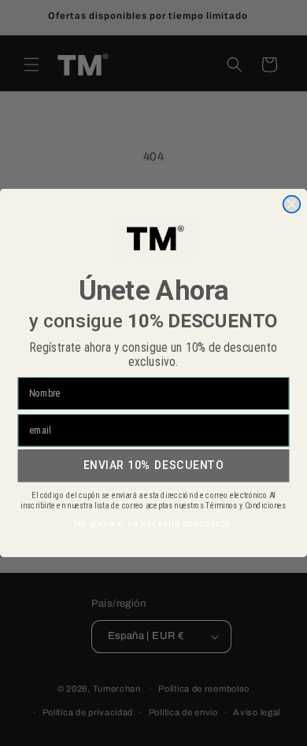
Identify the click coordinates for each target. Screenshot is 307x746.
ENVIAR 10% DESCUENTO (153, 465)
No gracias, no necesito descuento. (153, 524)
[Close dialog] (292, 204)
